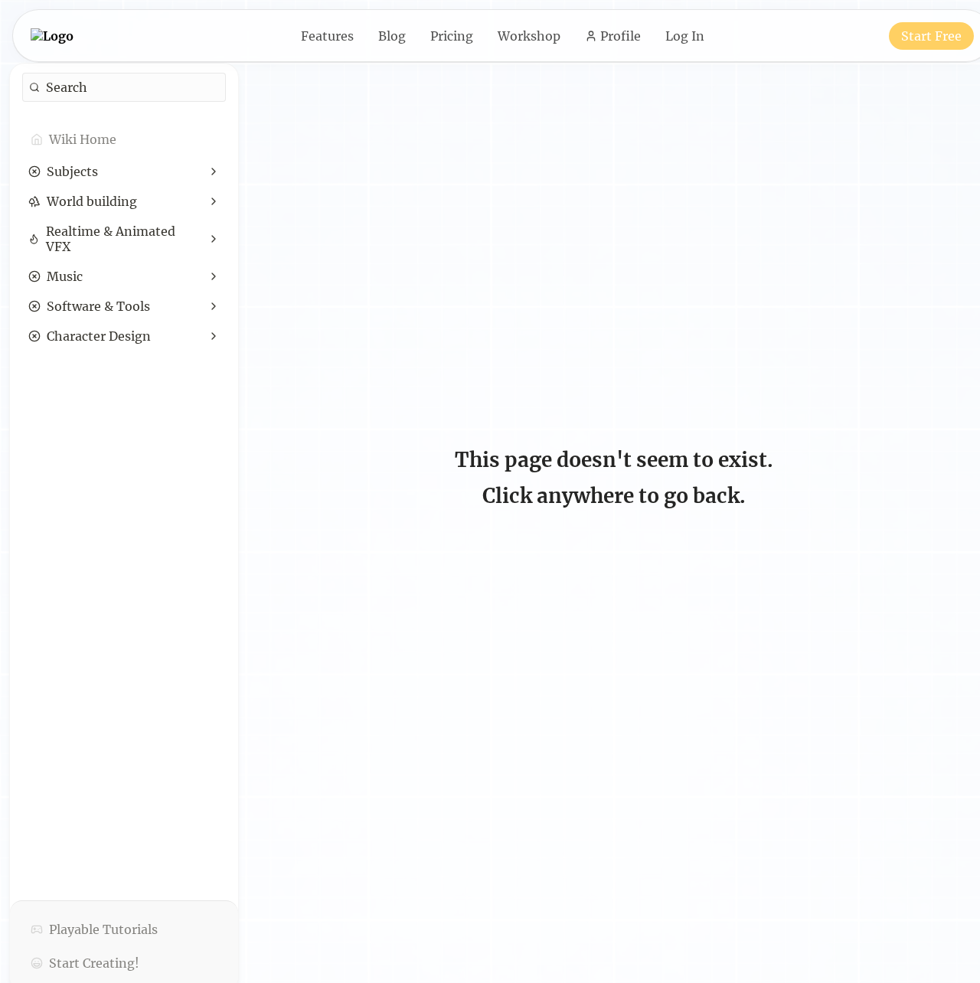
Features (327, 36)
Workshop (529, 36)
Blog (392, 36)
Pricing (451, 36)
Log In (684, 36)
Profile (620, 36)
